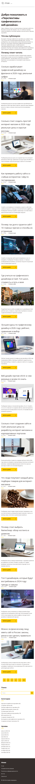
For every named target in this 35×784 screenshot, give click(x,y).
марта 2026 (5, 740)
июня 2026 (4, 735)
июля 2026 (4, 733)
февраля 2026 (5, 742)
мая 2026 (4, 737)
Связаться (4, 776)
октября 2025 (5, 750)
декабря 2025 (5, 746)
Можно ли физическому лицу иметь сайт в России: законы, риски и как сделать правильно (16, 632)
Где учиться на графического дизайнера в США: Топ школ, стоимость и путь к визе (15, 278)
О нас (2, 766)
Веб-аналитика (6, 715)
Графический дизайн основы (9, 709)
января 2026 (5, 744)
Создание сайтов (6, 705)
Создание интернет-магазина (10, 721)
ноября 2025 (5, 748)
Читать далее (7, 113)
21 (23, 680)
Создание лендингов (7, 717)
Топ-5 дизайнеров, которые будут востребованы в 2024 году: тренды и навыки (17, 581)
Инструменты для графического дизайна (12, 719)
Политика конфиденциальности (9, 771)
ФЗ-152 (3, 773)
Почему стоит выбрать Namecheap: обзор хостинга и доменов (15, 530)
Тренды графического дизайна (10, 707)
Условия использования (7, 768)
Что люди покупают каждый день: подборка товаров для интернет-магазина (17, 481)
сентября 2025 (5, 752)
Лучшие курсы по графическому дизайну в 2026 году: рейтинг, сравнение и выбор (16, 328)
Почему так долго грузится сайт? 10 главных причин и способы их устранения (17, 227)
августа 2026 (5, 731)
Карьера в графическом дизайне (10, 703)
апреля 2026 (5, 738)
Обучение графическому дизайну (11, 713)
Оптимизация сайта (7, 711)
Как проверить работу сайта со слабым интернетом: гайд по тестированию (15, 176)
